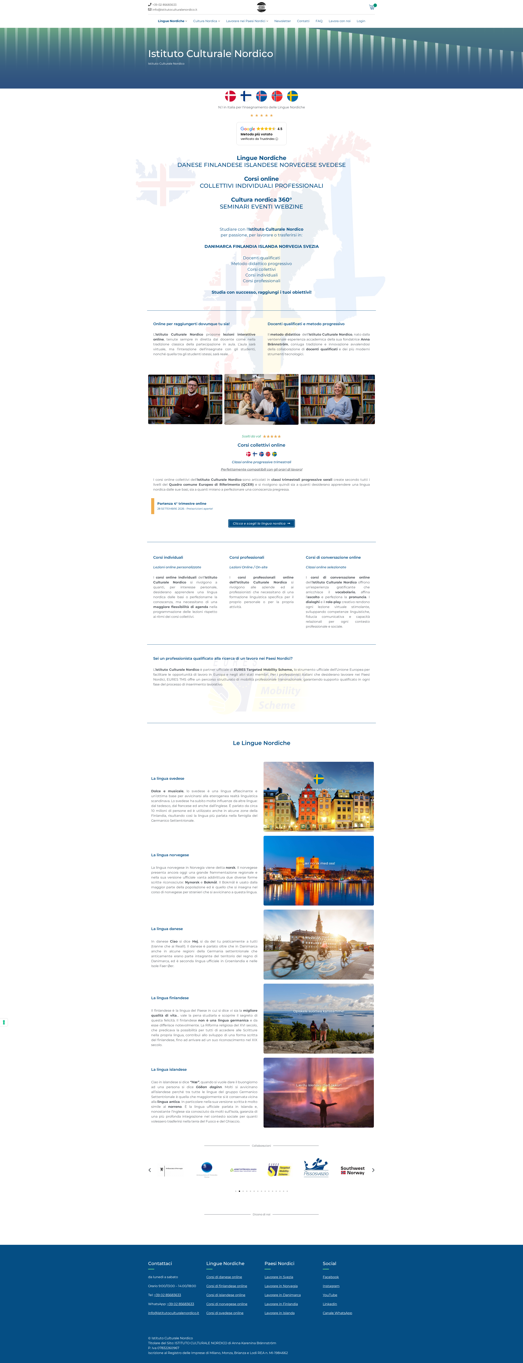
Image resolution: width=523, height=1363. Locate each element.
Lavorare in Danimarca (283, 1295)
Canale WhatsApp (337, 1313)
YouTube (330, 1295)
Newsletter (282, 21)
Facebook (331, 1277)
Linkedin (330, 1304)
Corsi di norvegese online (226, 1304)
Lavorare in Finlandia (281, 1304)
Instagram (331, 1286)
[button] (149, 1169)
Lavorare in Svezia (279, 1277)
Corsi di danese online (224, 1277)
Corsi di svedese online (225, 1313)
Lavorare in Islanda (280, 1313)
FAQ (319, 21)
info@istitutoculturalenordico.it (174, 9)
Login (361, 21)
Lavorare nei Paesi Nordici (245, 21)
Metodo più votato (257, 134)
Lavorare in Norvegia (281, 1286)
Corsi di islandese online (225, 1295)
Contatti (303, 21)
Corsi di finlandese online (226, 1286)
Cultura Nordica (205, 21)
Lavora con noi (340, 21)
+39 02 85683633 (164, 5)
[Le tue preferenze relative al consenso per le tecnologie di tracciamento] (4, 1022)
